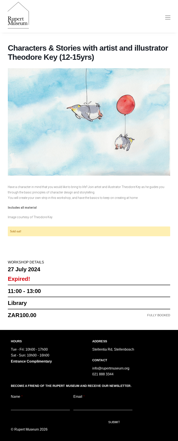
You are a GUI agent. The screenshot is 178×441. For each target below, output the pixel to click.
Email (79, 396)
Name (17, 396)
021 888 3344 (103, 374)
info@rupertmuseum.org (110, 368)
